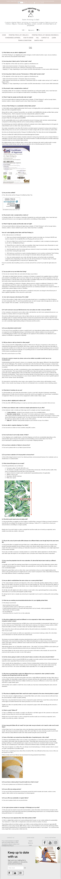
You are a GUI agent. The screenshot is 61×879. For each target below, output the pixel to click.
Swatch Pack (38, 40)
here (29, 447)
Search (32, 30)
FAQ (37, 37)
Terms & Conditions (24, 40)
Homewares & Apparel (12, 37)
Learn (54, 37)
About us (30, 843)
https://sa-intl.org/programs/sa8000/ (16, 117)
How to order (28, 37)
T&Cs (19, 353)
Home (4, 35)
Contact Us (38, 2)
